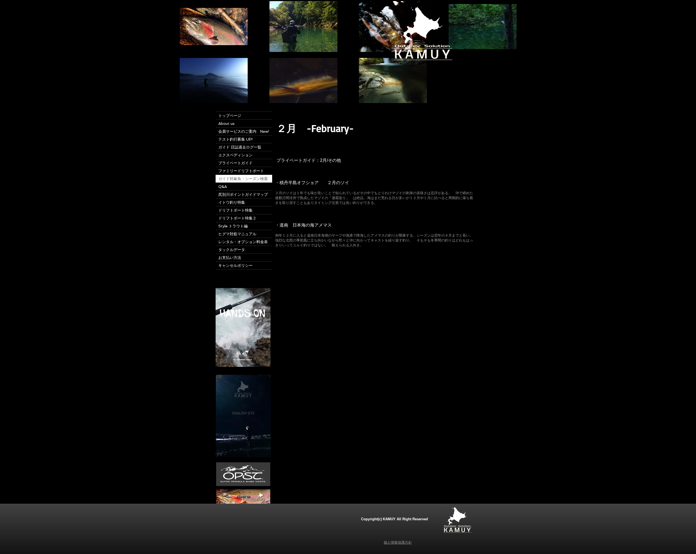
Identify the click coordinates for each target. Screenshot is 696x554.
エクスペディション (235, 155)
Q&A (222, 186)
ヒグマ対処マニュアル (237, 234)
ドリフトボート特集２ (237, 218)
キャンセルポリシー (235, 265)
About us (226, 123)
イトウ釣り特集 (233, 202)
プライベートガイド (235, 163)
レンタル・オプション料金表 (243, 242)
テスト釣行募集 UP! (235, 139)
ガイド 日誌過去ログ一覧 (239, 147)
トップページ (229, 115)
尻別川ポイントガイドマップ (243, 194)
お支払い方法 (229, 257)
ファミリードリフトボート (241, 171)
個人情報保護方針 (398, 542)
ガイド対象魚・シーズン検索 (243, 179)
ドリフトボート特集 (237, 210)
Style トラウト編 (233, 226)
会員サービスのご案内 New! (243, 131)
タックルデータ (231, 249)
